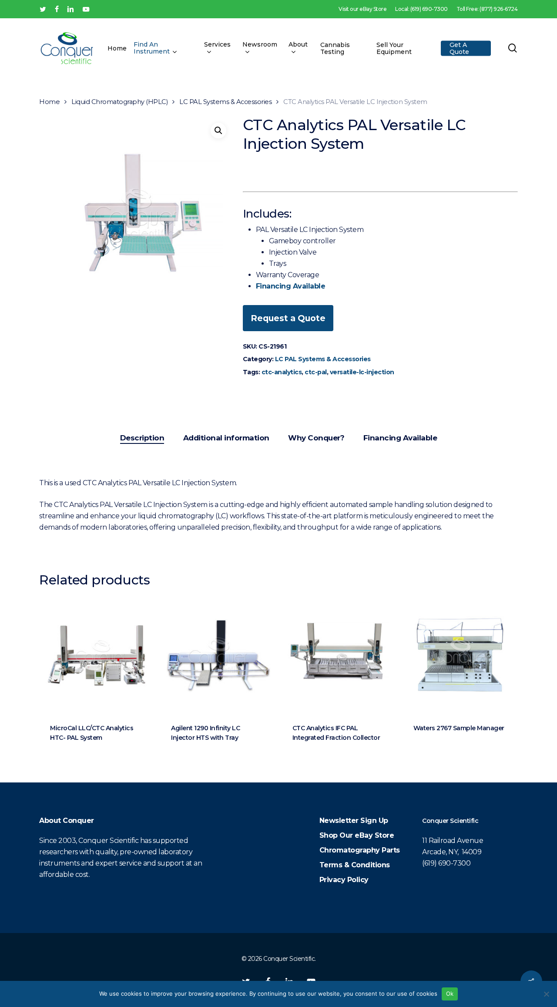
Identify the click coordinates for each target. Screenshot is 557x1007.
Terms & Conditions (354, 865)
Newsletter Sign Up (353, 820)
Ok (450, 993)
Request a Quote (288, 318)
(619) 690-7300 (446, 863)
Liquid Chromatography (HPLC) (119, 102)
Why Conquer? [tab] (316, 437)
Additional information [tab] (226, 437)
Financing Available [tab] (400, 437)
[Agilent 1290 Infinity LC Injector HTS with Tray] (217, 654)
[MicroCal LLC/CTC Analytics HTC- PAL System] (96, 654)
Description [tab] (142, 437)
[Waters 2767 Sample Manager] (460, 654)
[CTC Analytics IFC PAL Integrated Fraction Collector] (339, 654)
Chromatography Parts (359, 850)
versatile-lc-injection (362, 372)
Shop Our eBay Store (356, 835)
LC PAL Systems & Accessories (225, 102)
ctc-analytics (282, 372)
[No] (546, 994)
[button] (218, 130)
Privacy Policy (344, 880)
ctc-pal (316, 372)
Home (49, 102)
